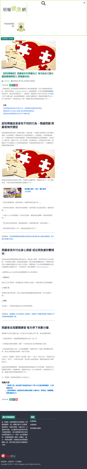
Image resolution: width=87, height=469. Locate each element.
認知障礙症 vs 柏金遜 (7, 38)
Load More (43, 406)
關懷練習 (32, 81)
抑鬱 (19, 81)
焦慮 (22, 81)
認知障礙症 (27, 81)
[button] (84, 2)
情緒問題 (15, 81)
